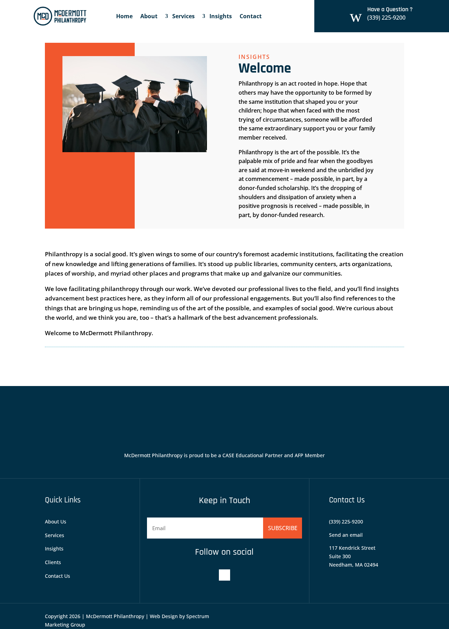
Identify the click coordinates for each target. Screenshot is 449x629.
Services (183, 16)
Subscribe (282, 528)
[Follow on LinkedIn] (224, 575)
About (149, 16)
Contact (251, 16)
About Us (55, 521)
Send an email (346, 535)
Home (124, 16)
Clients (53, 562)
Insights (220, 16)
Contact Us (57, 576)
